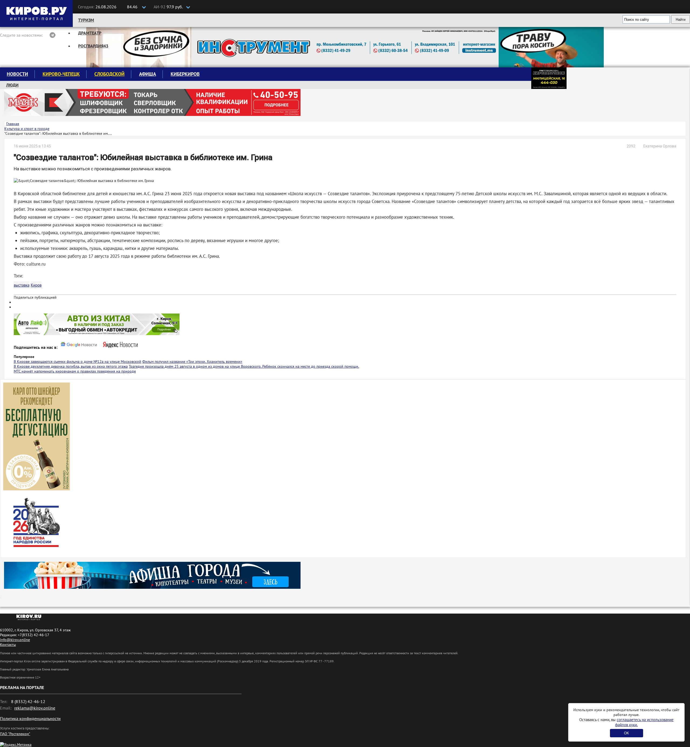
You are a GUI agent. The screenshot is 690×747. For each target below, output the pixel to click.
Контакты (8, 644)
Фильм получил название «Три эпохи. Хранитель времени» (192, 361)
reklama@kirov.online (34, 708)
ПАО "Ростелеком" (15, 733)
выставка (21, 285)
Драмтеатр (89, 33)
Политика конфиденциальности (30, 718)
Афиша (147, 74)
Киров (36, 285)
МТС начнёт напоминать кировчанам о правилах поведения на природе (75, 371)
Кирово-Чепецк (61, 74)
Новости (17, 74)
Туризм (86, 20)
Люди (12, 85)
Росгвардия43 (93, 46)
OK (626, 733)
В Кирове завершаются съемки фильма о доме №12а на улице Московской (77, 361)
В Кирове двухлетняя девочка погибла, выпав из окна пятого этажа (71, 366)
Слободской (109, 74)
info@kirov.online (15, 639)
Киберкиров (185, 74)
